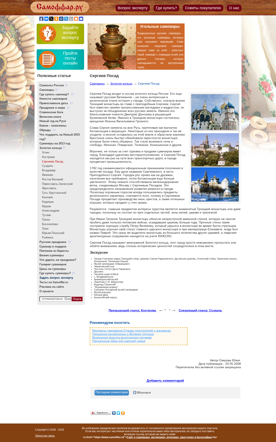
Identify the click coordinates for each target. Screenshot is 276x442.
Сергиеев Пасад (51, 161)
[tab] (111, 393)
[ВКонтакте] (114, 413)
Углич (44, 152)
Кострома (47, 157)
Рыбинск (46, 237)
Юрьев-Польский (51, 233)
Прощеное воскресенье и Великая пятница (123, 334)
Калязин (46, 197)
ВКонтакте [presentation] (143, 392)
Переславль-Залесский (56, 183)
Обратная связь (45, 435)
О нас (234, 8)
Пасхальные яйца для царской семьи (118, 341)
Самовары (97, 83)
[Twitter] (118, 413)
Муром (45, 206)
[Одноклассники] (123, 413)
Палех (44, 219)
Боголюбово (48, 224)
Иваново (46, 174)
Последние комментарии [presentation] (112, 392)
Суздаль (46, 165)
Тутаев (45, 215)
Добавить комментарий (165, 380)
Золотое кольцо (121, 83)
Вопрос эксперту (133, 8)
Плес (44, 228)
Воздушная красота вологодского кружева (122, 337)
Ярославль (47, 188)
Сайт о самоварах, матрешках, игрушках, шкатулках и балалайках (169, 437)
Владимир (47, 170)
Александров (49, 210)
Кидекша (46, 201)
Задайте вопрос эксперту (70, 32)
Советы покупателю (203, 8)
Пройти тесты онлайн (70, 58)
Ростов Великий (51, 179)
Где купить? (166, 8)
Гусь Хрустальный (52, 192)
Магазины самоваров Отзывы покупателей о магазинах (131, 330)
